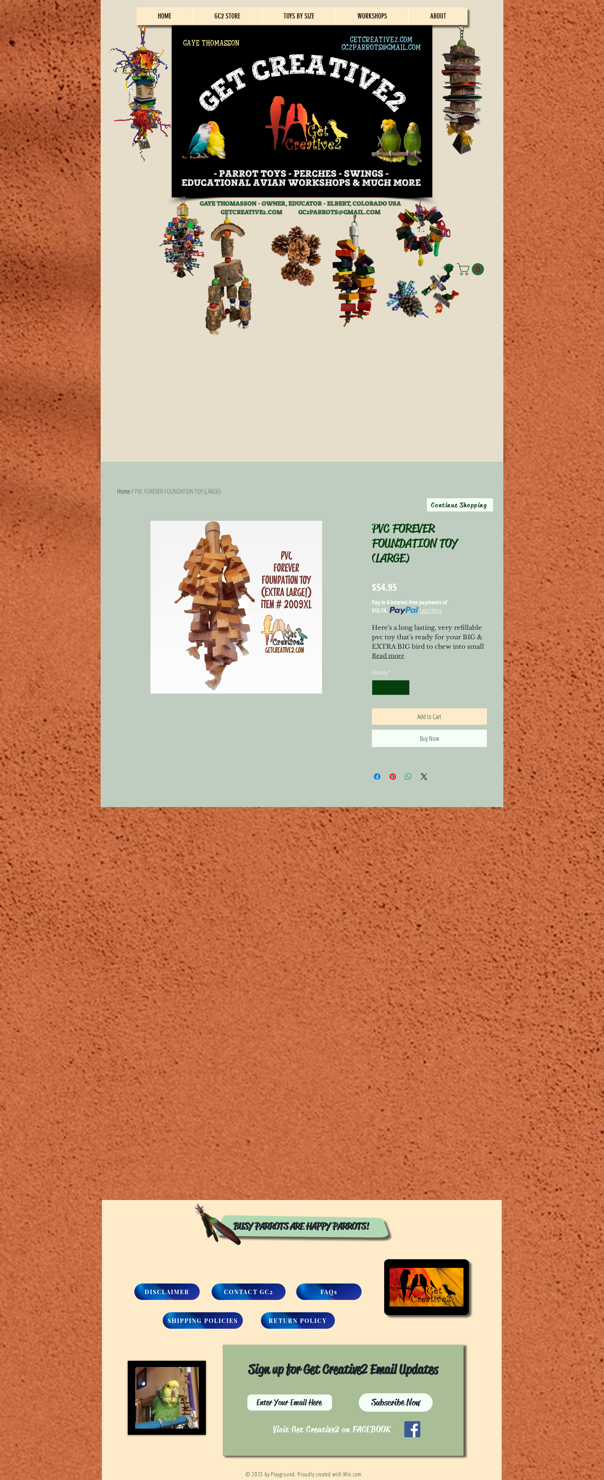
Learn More (431, 610)
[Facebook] (412, 1429)
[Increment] (403, 687)
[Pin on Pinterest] (393, 777)
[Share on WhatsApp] (408, 777)
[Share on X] (424, 777)
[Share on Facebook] (377, 777)
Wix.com (352, 1474)
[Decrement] (378, 687)
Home (123, 491)
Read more (388, 655)
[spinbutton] (390, 687)
